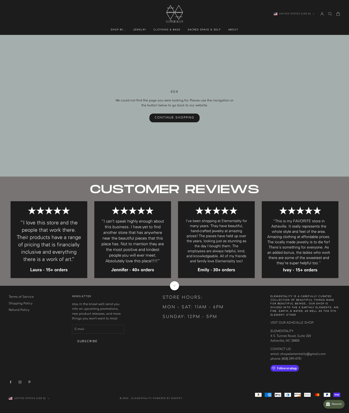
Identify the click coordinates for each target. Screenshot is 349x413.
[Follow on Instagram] (20, 382)
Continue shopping (174, 117)
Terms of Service (21, 297)
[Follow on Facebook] (10, 382)
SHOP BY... (118, 29)
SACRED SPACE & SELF (204, 29)
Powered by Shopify (168, 398)
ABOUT (233, 29)
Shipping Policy (21, 303)
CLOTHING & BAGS (166, 29)
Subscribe (87, 341)
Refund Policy (19, 310)
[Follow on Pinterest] (29, 382)
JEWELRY (139, 29)
